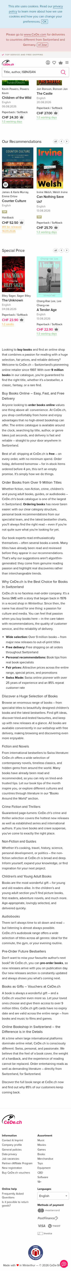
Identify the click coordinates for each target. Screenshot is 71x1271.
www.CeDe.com (35, 35)
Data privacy (9, 1154)
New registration (12, 1168)
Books (41, 1154)
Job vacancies (10, 1158)
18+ (39, 1181)
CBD (40, 1172)
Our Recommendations (21, 141)
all (55, 141)
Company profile (12, 1145)
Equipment (43, 1168)
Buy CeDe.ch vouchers (16, 1172)
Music (41, 1140)
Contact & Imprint (12, 1140)
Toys (40, 1163)
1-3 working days (12, 121)
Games (41, 1149)
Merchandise (45, 1158)
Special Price (13, 250)
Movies (41, 1145)
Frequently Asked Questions (13, 1195)
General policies (12, 1149)
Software (42, 1177)
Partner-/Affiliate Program (17, 1163)
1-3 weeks (8, 324)
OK (44, 22)
